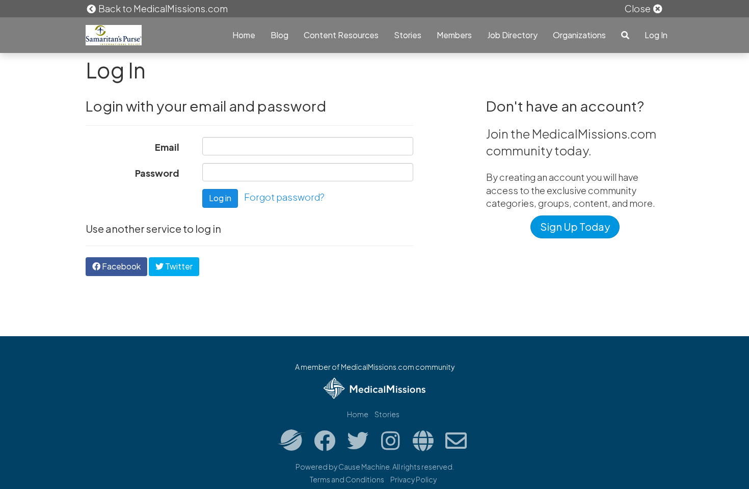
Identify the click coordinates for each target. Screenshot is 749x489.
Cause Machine (364, 466)
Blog (279, 35)
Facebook (120, 266)
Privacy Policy (413, 479)
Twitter (178, 266)
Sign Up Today (575, 226)
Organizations (579, 35)
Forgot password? (284, 197)
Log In (656, 35)
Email (167, 147)
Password (157, 173)
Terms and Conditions (347, 479)
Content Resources (341, 35)
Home (243, 35)
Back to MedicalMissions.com (162, 8)
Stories (407, 35)
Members (454, 35)
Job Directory (512, 35)
